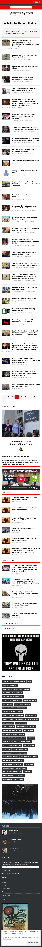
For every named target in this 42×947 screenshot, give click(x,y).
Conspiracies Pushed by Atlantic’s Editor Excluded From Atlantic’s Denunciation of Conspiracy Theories (25, 581)
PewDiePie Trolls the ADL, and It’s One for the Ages (24, 288)
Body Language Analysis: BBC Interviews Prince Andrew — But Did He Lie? (25, 241)
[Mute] (34, 488)
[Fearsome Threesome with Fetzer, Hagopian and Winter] (6, 502)
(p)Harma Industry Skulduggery (14, 682)
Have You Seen (8, 561)
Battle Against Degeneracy (12, 693)
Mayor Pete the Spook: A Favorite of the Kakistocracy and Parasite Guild (25, 139)
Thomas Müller (17, 48)
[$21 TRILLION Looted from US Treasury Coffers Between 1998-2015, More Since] (6, 595)
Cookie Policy (7, 939)
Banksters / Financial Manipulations (16, 689)
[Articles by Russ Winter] (4, 833)
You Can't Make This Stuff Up (13, 779)
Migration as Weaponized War (13, 734)
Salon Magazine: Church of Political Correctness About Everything (25, 321)
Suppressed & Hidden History (13, 760)
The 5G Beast (29, 764)
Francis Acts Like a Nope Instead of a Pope (26, 196)
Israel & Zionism (8, 727)
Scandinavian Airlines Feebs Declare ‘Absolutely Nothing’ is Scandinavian (25, 128)
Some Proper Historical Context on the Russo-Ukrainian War (24, 604)
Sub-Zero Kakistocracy (28, 757)
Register (4, 882)
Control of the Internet (12, 700)
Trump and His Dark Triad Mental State (24, 172)
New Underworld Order (22, 742)
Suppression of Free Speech (12, 764)
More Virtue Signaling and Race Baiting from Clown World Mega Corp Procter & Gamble (25, 373)
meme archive (28, 730)
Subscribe (7, 870)
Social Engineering (20, 749)
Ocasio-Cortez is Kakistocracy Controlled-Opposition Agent (23, 78)
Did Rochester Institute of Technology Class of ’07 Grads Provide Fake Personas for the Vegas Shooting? (25, 43)
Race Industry (29, 745)
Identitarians (21, 723)
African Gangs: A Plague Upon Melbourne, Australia (23, 150)
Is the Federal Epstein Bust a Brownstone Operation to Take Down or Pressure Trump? (26, 360)
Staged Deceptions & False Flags (14, 753)
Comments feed (7, 892)
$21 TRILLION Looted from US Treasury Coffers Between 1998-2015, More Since (25, 593)
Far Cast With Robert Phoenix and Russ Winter (24, 529)
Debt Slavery (7, 704)
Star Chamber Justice (10, 757)
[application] (21, 479)
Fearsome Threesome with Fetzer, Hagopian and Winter (24, 498)
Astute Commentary (10, 685)
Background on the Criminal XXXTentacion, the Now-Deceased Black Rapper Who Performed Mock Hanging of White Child (25, 102)
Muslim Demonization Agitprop (14, 738)
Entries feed (6, 889)
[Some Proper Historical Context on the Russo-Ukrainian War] (6, 607)
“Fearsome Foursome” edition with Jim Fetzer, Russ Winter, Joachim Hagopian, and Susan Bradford (26, 550)
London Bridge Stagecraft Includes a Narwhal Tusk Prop (25, 229)
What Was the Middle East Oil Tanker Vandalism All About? (26, 385)
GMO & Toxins (8, 719)
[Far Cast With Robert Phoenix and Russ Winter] (6, 532)
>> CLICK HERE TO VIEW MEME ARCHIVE (16, 456)
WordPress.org (6, 895)
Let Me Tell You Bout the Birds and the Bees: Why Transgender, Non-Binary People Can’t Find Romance (25, 333)
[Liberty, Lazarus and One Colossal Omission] (6, 617)
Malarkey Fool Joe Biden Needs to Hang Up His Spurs (24, 218)
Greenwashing (8, 723)
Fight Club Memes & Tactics (12, 712)
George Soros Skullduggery (13, 715)
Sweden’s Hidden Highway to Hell (24, 298)
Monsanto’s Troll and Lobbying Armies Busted (23, 309)
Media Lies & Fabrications (12, 730)
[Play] (5, 488)
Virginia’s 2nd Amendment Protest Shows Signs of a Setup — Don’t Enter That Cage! (26, 183)
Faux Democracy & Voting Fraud (14, 708)
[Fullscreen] (37, 488)
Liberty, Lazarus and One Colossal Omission (24, 614)
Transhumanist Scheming (12, 772)
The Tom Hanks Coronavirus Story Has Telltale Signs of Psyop (24, 89)
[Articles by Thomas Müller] (4, 842)
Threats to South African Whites (14, 768)
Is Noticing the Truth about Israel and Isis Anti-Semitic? (24, 207)
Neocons (31, 738)
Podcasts (6, 493)
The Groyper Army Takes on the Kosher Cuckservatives (24, 253)
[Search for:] (21, 7)
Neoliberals (7, 742)
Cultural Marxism (30, 700)
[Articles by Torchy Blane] (4, 851)
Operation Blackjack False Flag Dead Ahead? (25, 67)
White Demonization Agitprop (13, 775)
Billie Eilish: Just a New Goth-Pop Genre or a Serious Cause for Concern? (24, 116)
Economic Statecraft (22, 704)
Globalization (31, 715)
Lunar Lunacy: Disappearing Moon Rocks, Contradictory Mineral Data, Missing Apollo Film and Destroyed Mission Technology (24, 568)
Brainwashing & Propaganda (13, 697)
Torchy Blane (13, 849)
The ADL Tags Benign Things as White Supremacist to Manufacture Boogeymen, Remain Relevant (25, 276)
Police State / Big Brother (12, 745)
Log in (4, 885)
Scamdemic (6, 749)
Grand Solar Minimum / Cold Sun (26, 719)
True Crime (27, 772)
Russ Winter (29, 256)
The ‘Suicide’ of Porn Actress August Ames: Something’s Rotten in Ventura (26, 264)
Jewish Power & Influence (26, 727)
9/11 (29, 682)
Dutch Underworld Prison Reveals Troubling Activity (24, 56)
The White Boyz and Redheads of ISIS (25, 161)
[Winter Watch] (21, 13)
